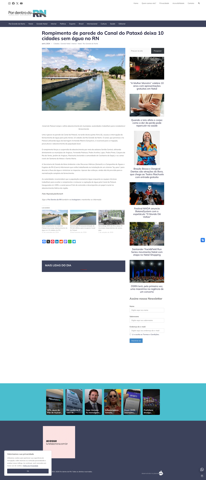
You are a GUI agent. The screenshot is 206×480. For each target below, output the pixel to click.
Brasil (81, 24)
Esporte (72, 24)
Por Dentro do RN (54, 199)
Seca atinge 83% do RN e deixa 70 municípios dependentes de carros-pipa (110, 228)
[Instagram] (9, 3)
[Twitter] (17, 3)
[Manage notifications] (202, 476)
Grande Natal (41, 24)
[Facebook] (13, 3)
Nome (132, 306)
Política (63, 24)
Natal (31, 24)
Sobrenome (134, 316)
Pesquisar (158, 51)
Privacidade (164, 3)
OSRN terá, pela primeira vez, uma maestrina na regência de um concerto (147, 289)
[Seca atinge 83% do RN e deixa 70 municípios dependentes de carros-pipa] (111, 217)
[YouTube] (21, 3)
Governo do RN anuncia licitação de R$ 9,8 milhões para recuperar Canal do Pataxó (82, 228)
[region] (28, 463)
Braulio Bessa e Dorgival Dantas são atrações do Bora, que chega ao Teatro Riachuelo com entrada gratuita (147, 173)
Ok (28, 471)
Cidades (57, 44)
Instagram (75, 199)
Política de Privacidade (30, 466)
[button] (199, 3)
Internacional (92, 24)
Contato (191, 3)
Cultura (104, 24)
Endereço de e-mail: (138, 327)
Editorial (122, 24)
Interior (54, 24)
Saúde (112, 24)
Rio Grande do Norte (17, 24)
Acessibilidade (178, 3)
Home (136, 3)
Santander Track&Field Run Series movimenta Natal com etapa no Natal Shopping (147, 252)
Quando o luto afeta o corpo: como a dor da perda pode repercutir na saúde (147, 123)
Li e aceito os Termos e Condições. (145, 334)
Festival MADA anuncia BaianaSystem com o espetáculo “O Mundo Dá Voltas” (147, 212)
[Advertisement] (162, 13)
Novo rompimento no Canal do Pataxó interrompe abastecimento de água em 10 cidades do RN (54, 228)
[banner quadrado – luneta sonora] (59, 442)
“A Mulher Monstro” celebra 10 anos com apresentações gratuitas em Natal (147, 86)
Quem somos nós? (149, 3)
